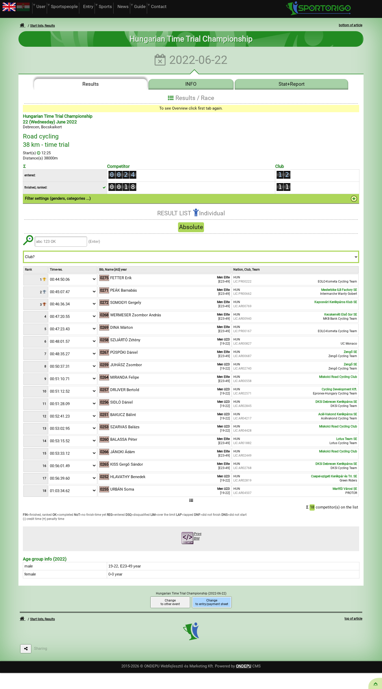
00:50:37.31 (60, 366)
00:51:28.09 (60, 404)
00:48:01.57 (60, 341)
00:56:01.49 (60, 466)
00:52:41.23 (60, 416)
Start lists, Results (42, 26)
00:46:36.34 (60, 304)
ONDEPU (243, 666)
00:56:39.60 (60, 478)
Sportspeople (64, 6)
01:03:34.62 (60, 491)
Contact (159, 6)
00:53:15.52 (60, 441)
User (40, 6)
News (123, 6)
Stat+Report (292, 84)
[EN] (9, 10)
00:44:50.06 (60, 279)
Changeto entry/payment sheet (211, 602)
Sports (105, 6)
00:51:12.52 (60, 391)
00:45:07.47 (60, 292)
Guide (140, 6)
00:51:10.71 (60, 379)
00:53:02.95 (60, 428)
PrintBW (197, 536)
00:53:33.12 (60, 453)
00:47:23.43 (60, 329)
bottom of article (350, 25)
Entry (88, 6)
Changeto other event (170, 602)
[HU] (23, 10)
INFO (190, 84)
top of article (353, 618)
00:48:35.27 (60, 354)
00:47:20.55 (60, 316)
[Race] (375, 683)
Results (90, 84)
